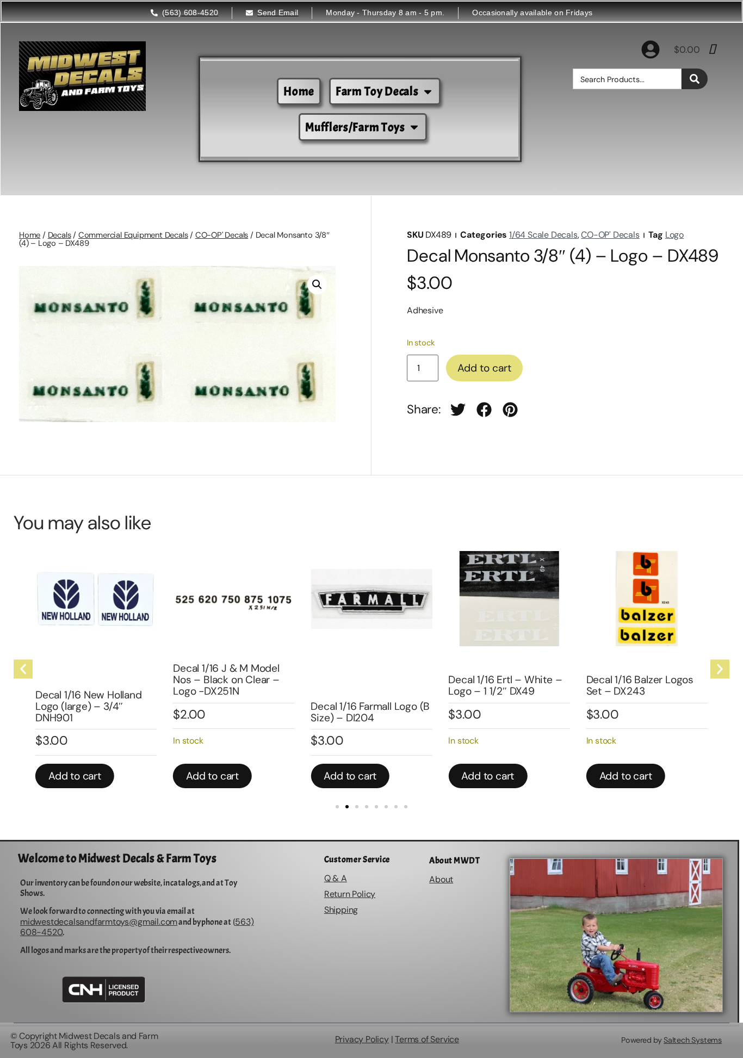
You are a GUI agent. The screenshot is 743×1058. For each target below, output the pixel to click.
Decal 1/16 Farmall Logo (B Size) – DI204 (370, 712)
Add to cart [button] (74, 776)
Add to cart (484, 368)
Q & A (335, 878)
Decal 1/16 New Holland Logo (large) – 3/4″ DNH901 (88, 706)
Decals (59, 235)
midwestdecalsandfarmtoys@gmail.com (98, 921)
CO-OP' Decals (221, 235)
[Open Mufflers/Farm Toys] (414, 127)
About (441, 879)
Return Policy (349, 894)
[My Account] (650, 49)
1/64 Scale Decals (543, 234)
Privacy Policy (362, 1039)
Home (29, 235)
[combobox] (627, 79)
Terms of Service (427, 1039)
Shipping (341, 909)
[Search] (695, 79)
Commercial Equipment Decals (133, 235)
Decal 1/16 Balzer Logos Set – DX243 (640, 685)
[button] (317, 284)
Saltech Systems (693, 1040)
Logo (674, 234)
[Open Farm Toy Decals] (428, 91)
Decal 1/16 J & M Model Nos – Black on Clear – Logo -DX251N (226, 679)
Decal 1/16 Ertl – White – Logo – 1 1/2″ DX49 (505, 685)
